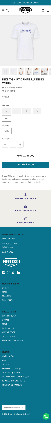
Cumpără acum (25, 164)
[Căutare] (9, 10)
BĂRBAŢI (5, 287)
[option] (25, 40)
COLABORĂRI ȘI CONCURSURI (15, 376)
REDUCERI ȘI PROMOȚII (12, 340)
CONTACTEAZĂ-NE (10, 336)
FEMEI (4, 292)
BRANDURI (6, 296)
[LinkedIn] (18, 272)
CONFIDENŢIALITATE (11, 372)
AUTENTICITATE (8, 332)
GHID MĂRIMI (8, 328)
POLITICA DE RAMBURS (12, 385)
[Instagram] (8, 272)
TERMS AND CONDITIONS (13, 380)
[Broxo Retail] (25, 10)
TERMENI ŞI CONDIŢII (11, 368)
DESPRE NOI (7, 300)
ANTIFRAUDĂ (8, 356)
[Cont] (42, 10)
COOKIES (6, 364)
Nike (7, 96)
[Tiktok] (13, 272)
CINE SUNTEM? (9, 315)
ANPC (4, 360)
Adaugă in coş (25, 155)
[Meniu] (3, 10)
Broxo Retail (12, 414)
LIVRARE (5, 320)
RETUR (4, 324)
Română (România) (12, 407)
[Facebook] (3, 272)
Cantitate (6, 138)
